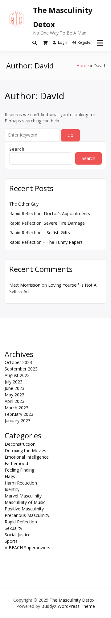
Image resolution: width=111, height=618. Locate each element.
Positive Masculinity (24, 509)
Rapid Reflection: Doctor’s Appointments (49, 213)
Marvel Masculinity (23, 496)
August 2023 (17, 375)
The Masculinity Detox (72, 600)
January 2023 (18, 421)
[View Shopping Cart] (45, 43)
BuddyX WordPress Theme (68, 606)
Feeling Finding (19, 470)
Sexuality (13, 528)
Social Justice (18, 535)
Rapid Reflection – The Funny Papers (46, 242)
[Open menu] (100, 43)
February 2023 (19, 414)
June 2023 (14, 388)
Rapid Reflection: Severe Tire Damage (47, 223)
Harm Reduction (21, 483)
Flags (10, 476)
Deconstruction (20, 444)
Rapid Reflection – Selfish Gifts (39, 232)
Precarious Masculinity (27, 515)
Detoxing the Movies (25, 450)
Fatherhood (16, 463)
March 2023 (16, 408)
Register (85, 42)
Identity (12, 489)
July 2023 (14, 382)
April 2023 (14, 401)
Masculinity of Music (25, 502)
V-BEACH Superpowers (27, 547)
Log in (63, 42)
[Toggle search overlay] (34, 43)
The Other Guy (24, 204)
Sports (11, 541)
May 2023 (14, 395)
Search (16, 149)
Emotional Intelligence (27, 457)
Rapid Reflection (21, 522)
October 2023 (18, 362)
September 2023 (21, 369)
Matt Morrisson (24, 285)
